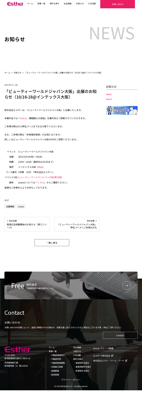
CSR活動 (92, 3)
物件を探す (54, 3)
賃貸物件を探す (82, 362)
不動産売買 (56, 358)
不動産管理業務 (58, 362)
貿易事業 (55, 374)
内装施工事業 (57, 366)
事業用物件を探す (83, 366)
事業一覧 (41, 3)
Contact (120, 335)
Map (40, 167)
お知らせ (80, 3)
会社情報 (68, 3)
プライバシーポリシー (71, 379)
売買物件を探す (82, 370)
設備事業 (55, 370)
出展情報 (10, 206)
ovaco (23, 118)
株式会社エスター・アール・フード (108, 360)
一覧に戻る (51, 242)
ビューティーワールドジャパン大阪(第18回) (40, 177)
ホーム (30, 3)
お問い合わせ (117, 4)
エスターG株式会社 (101, 355)
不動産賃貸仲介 (58, 355)
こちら (41, 182)
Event (109, 99)
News (109, 94)
